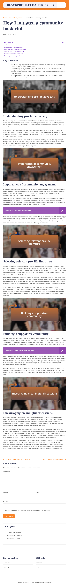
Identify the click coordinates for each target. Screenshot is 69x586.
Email (38, 492)
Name (5, 492)
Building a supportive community (13, 53)
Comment (6, 471)
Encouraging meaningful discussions (14, 56)
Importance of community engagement (15, 49)
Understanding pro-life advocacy (13, 47)
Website (5, 501)
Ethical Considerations (13, 538)
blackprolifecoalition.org (30, 5)
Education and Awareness (14, 535)
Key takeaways (10, 45)
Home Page (7, 562)
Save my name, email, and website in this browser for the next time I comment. (27, 510)
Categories (39, 562)
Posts (37, 567)
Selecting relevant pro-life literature (14, 51)
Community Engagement (14, 532)
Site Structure (7, 567)
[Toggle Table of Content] (62, 42)
